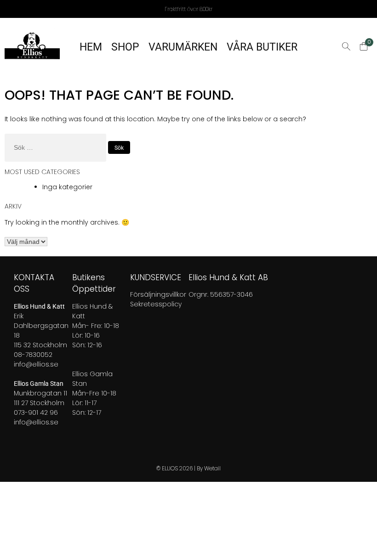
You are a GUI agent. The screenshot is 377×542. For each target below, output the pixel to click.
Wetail (212, 468)
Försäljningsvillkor (158, 294)
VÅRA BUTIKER (262, 47)
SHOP (125, 47)
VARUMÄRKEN (183, 47)
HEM (91, 47)
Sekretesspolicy (156, 304)
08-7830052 (33, 354)
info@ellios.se (36, 364)
